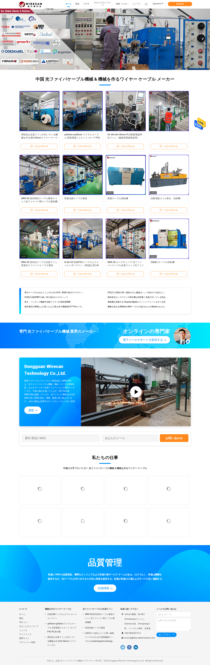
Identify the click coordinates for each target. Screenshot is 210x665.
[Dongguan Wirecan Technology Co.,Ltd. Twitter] (122, 647)
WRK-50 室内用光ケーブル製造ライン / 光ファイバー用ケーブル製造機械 (39, 201)
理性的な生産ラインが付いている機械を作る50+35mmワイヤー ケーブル (39, 137)
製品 (21, 618)
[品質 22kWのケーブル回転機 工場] (169, 239)
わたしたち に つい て (29, 626)
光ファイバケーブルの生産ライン (98, 609)
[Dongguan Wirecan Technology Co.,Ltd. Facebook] (129, 647)
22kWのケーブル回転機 (163, 262)
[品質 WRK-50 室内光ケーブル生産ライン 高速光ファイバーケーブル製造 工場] (39, 239)
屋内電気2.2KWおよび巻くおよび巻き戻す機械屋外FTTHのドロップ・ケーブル (54, 298)
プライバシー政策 (27, 642)
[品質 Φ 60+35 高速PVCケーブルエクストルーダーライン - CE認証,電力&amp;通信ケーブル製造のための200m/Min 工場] (83, 239)
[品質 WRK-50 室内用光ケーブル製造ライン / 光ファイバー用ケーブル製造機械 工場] (39, 175)
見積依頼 (180, 4)
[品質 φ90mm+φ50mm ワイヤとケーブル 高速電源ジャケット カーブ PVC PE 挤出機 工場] (83, 111)
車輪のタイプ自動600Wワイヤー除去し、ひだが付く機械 (133, 308)
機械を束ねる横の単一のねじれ (38, 303)
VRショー (23, 622)
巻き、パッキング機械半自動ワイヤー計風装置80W (47, 293)
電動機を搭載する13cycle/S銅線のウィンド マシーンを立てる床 (136, 293)
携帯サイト (24, 638)
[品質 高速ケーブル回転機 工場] (126, 175)
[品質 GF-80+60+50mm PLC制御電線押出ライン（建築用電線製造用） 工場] (126, 111)
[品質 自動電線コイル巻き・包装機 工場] (169, 175)
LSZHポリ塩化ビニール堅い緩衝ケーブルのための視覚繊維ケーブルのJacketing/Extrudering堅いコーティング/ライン (99, 637)
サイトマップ (25, 634)
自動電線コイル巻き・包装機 (165, 198)
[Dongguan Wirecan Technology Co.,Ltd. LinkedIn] (135, 647)
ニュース (23, 630)
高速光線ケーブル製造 (75, 198)
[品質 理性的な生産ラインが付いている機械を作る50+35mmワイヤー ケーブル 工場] (39, 111)
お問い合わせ (174, 438)
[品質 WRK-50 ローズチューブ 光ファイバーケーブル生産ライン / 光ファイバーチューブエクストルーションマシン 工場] (126, 239)
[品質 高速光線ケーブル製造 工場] (83, 175)
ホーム (22, 614)
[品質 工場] (169, 111)
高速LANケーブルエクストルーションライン (62, 616)
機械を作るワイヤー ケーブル (58, 609)
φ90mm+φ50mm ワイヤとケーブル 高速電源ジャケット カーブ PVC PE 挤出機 (82, 137)
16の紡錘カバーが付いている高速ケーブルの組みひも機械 (50, 308)
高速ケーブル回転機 (117, 198)
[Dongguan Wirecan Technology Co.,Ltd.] (30, 4)
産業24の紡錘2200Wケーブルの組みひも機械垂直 (130, 303)
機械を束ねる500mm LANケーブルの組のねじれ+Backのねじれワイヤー (137, 298)
